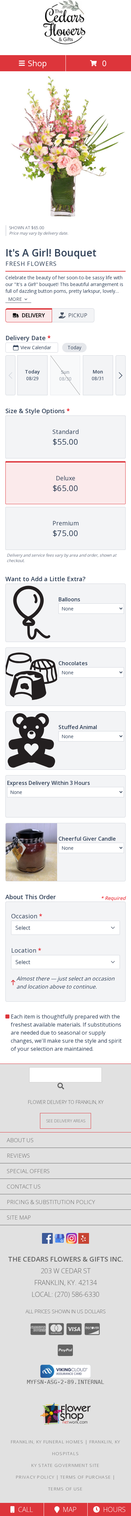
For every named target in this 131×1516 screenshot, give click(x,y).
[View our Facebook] (47, 1241)
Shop (37, 63)
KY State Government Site (65, 1465)
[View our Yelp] (83, 1241)
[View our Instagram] (71, 1241)
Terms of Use (65, 1489)
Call (24, 1509)
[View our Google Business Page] (59, 1241)
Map (68, 1509)
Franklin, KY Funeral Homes (47, 1442)
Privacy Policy (35, 1477)
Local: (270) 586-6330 (65, 1294)
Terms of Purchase (85, 1477)
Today (74, 347)
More (15, 299)
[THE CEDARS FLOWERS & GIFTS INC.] (65, 45)
